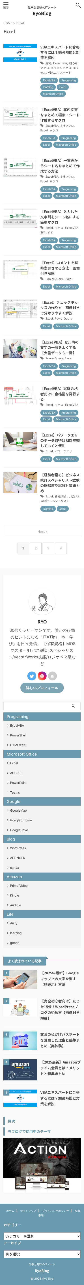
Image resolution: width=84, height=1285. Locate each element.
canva (14, 867)
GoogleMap (18, 810)
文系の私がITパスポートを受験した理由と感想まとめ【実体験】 (60, 1040)
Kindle (14, 895)
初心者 (73, 63)
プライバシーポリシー (55, 1210)
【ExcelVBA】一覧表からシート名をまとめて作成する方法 (60, 166)
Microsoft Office (22, 754)
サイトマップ (28, 1210)
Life (10, 914)
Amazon (14, 876)
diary (13, 923)
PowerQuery (54, 279)
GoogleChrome (21, 820)
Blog (11, 839)
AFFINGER (17, 858)
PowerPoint (18, 782)
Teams (15, 792)
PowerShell (18, 735)
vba (64, 63)
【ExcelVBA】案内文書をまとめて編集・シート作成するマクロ (60, 115)
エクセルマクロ (61, 68)
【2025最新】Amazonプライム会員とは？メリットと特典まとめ (60, 1067)
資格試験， (62, 496)
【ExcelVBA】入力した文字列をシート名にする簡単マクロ (60, 217)
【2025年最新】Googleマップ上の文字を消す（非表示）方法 (59, 978)
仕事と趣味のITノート (42, 1264)
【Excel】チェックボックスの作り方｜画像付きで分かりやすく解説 (60, 308)
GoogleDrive (19, 830)
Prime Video (19, 885)
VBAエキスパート (59, 72)
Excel (56, 63)
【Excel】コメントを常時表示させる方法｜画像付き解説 (60, 268)
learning (16, 933)
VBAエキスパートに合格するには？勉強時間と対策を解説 (60, 52)
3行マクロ (67, 125)
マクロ (44, 68)
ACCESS (16, 773)
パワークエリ (63, 451)
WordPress (18, 848)
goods (14, 943)
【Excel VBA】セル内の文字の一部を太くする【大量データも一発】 (59, 347)
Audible (15, 905)
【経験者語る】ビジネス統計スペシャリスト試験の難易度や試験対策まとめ (60, 482)
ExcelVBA (52, 125)
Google (13, 801)
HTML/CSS (18, 745)
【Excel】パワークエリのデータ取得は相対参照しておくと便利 (60, 440)
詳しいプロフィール (42, 688)
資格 (48, 63)
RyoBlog (42, 13)
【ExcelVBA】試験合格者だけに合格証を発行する (60, 394)
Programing (17, 716)
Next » (42, 531)
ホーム (10, 1210)
